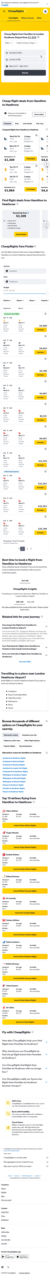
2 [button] (27, 549)
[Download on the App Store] (22, 1256)
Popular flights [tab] (9, 746)
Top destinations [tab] (25, 746)
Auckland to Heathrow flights (14, 758)
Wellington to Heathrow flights (15, 775)
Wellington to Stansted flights (14, 778)
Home (10, 1176)
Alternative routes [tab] (11, 735)
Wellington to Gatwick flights (14, 782)
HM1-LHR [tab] (19, 602)
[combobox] (27, 271)
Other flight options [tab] (32, 740)
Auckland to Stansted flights (14, 765)
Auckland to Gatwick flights (13, 761)
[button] (47, 3)
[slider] (47, 293)
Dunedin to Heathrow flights (14, 788)
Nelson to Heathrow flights (13, 785)
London (37, 1176)
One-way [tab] (39, 123)
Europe (17, 1176)
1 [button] (22, 549)
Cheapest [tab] (7, 123)
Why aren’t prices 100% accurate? (18, 1166)
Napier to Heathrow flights (13, 792)
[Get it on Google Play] (7, 1256)
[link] (21, 234)
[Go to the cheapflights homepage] (17, 11)
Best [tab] (17, 123)
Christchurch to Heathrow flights (15, 771)
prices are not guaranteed (11, 1151)
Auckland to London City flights (15, 768)
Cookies (4, 5)
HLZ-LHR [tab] (25, 581)
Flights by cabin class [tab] (12, 740)
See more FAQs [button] (25, 662)
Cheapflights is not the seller (15, 1157)
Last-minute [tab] (27, 123)
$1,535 (32, 37)
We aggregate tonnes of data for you (18, 1162)
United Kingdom (27, 1176)
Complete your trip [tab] (29, 735)
